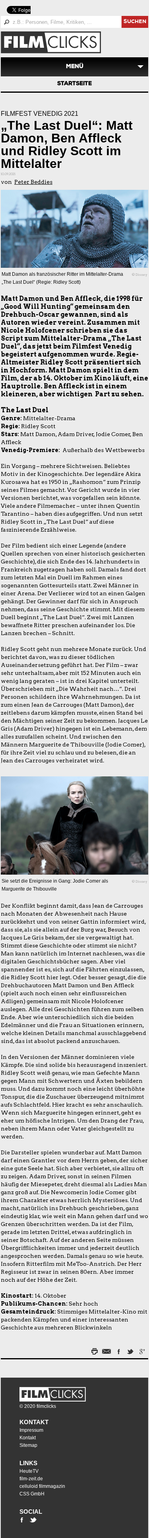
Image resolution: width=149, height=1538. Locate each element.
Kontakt (33, 1422)
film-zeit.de (31, 1478)
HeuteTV (29, 1471)
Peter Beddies (33, 182)
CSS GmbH (32, 1494)
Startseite (74, 84)
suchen (135, 22)
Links (28, 1463)
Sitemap (28, 1445)
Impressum (31, 1430)
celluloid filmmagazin (42, 1486)
